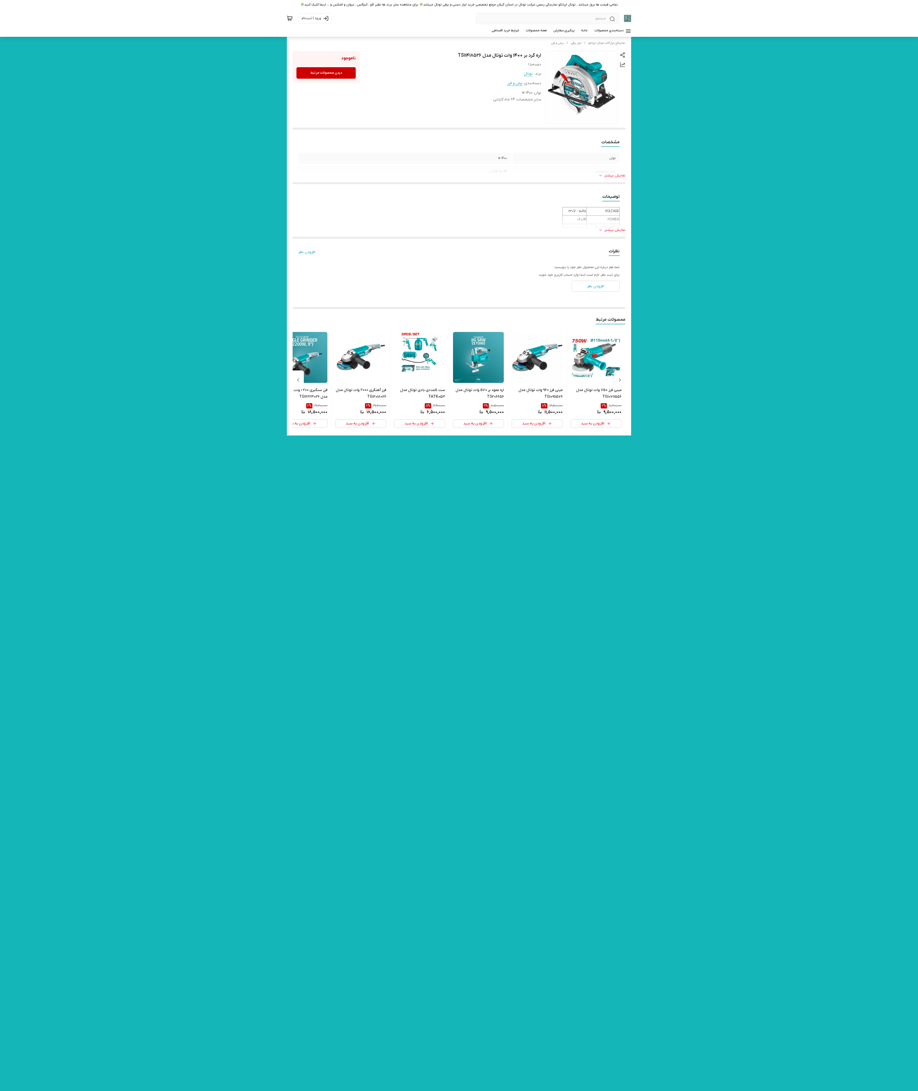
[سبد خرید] (290, 18)
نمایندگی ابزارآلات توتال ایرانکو (606, 43)
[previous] (620, 380)
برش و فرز (557, 43)
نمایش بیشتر (614, 175)
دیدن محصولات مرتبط (326, 73)
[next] (298, 380)
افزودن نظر (306, 252)
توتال (528, 73)
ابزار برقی (576, 43)
